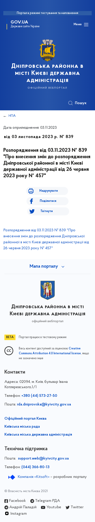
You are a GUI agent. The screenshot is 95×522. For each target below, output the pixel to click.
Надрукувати (48, 191)
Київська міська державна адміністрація (38, 435)
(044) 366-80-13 (35, 467)
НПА (12, 116)
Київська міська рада (22, 427)
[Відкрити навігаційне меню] (86, 24)
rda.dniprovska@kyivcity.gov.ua (44, 405)
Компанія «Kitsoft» (33, 477)
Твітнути (46, 211)
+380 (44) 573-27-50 (39, 396)
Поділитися (48, 201)
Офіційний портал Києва (25, 419)
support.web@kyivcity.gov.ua (43, 459)
